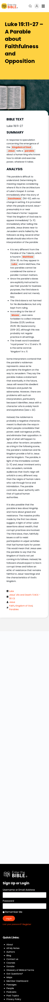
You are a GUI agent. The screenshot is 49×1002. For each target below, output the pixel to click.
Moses (15, 315)
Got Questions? (14, 973)
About (9, 944)
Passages (11, 984)
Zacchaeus (14, 198)
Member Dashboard (17, 981)
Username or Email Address (19, 889)
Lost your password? (12, 924)
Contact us (12, 959)
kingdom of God (21, 147)
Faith (11, 605)
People (10, 988)
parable (29, 150)
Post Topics (12, 995)
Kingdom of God (24, 605)
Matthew (28, 256)
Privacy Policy (13, 999)
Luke (14, 264)
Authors (10, 951)
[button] (43, 6)
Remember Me (13, 912)
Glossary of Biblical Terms (20, 970)
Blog (8, 955)
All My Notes (12, 948)
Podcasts (11, 991)
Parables (14, 609)
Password (8, 901)
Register (26, 924)
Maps (9, 977)
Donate (10, 966)
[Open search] (30, 6)
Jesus (11, 150)
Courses (10, 962)
